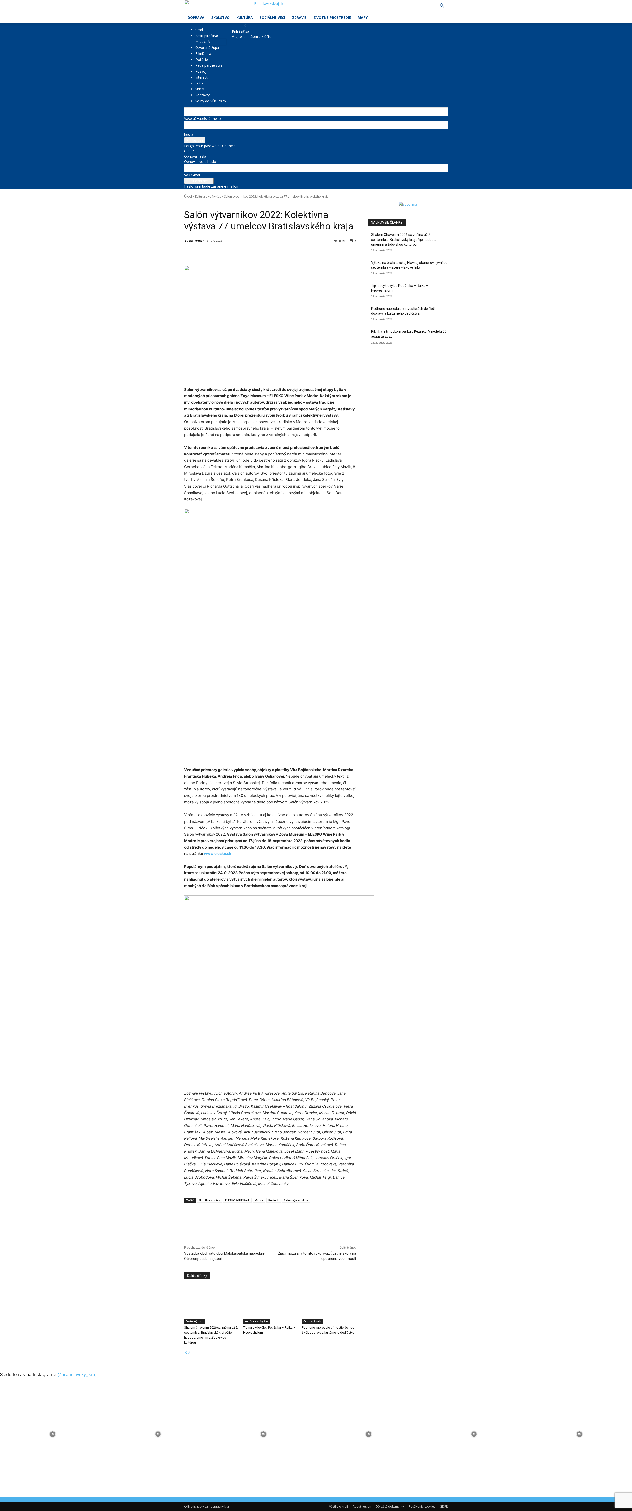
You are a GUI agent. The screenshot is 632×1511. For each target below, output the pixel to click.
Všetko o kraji (338, 1506)
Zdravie (299, 17)
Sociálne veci (272, 17)
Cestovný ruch (194, 1321)
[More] (299, 253)
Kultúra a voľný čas (208, 196)
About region (362, 1506)
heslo (188, 134)
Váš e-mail (192, 175)
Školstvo (220, 17)
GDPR (189, 151)
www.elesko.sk (217, 853)
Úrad (199, 29)
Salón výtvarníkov (296, 1200)
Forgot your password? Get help (210, 146)
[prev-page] (186, 1352)
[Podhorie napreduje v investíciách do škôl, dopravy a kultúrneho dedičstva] (329, 1305)
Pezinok (273, 1200)
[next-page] (189, 1352)
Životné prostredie (332, 17)
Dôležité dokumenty (390, 1506)
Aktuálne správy (209, 1200)
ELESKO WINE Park (237, 1200)
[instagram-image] (52, 1434)
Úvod (188, 196)
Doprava (196, 17)
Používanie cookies (422, 1506)
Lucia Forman (195, 240)
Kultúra (245, 17)
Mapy (363, 17)
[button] (442, 6)
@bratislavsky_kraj (76, 1374)
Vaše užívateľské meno (202, 118)
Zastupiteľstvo (206, 35)
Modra (259, 1200)
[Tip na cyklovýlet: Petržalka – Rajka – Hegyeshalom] (270, 1305)
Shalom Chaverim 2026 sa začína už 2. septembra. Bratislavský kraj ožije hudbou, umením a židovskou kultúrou (403, 239)
